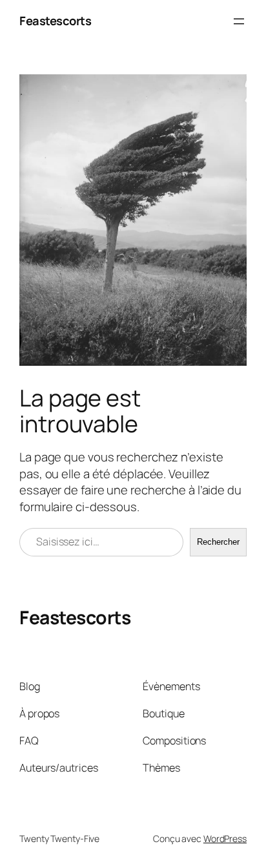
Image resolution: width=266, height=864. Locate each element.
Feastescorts (55, 20)
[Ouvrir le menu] (239, 21)
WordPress (225, 838)
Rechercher (218, 542)
